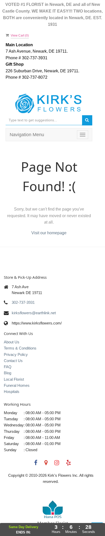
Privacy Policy (16, 354)
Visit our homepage (49, 233)
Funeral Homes (17, 385)
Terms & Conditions (20, 348)
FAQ (7, 367)
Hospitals (11, 391)
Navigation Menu (27, 134)
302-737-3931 (23, 302)
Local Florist (14, 379)
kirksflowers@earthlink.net (34, 313)
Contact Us (13, 360)
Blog (7, 373)
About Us (11, 342)
